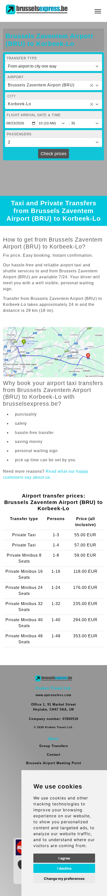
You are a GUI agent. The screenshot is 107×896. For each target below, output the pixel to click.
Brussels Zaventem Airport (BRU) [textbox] (41, 85)
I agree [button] (64, 858)
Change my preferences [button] (64, 878)
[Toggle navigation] (98, 10)
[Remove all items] (91, 85)
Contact (53, 754)
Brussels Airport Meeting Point (53, 763)
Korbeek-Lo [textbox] (19, 104)
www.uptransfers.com (53, 695)
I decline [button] (64, 868)
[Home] (36, 9)
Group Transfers (53, 746)
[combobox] (53, 85)
